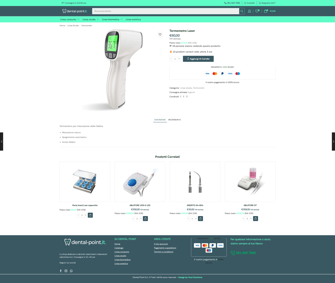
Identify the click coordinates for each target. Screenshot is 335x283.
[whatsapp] (186, 96)
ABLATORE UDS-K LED (140, 205)
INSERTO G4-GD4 (195, 205)
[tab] (160, 119)
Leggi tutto (85, 182)
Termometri (86, 25)
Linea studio (73, 25)
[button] (249, 11)
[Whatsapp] (71, 271)
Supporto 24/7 (268, 3)
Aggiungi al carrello (200, 58)
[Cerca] (241, 11)
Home (62, 25)
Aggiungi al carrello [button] (140, 182)
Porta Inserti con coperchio (84, 205)
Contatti (251, 3)
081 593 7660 (233, 3)
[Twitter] (180, 96)
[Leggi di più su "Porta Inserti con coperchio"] (90, 215)
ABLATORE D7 (250, 205)
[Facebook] (183, 96)
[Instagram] (66, 271)
